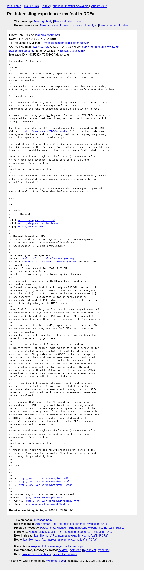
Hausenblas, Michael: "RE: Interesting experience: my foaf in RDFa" (82, 527)
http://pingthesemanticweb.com (38, 223)
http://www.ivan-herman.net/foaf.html (44, 481)
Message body (43, 21)
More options (76, 21)
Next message (49, 25)
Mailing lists (31, 6)
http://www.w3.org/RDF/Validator (46, 131)
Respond (60, 21)
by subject (89, 550)
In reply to (91, 25)
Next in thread (108, 25)
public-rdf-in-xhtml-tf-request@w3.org (48, 258)
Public (46, 6)
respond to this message (46, 546)
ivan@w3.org (41, 46)
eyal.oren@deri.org (21, 50)
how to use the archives (36, 554)
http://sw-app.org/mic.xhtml (36, 220)
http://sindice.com (30, 226)
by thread (75, 550)
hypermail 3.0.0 (55, 560)
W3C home (14, 6)
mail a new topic (74, 546)
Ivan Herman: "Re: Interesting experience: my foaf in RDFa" (71, 523)
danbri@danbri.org (47, 34)
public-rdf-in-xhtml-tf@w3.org (71, 6)
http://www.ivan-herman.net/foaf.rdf (43, 478)
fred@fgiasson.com (72, 50)
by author (103, 550)
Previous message (71, 25)
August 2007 (99, 6)
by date (63, 550)
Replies (123, 25)
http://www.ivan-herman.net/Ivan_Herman (45, 485)
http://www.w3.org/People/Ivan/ (43, 497)
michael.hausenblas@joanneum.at (66, 42)
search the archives (65, 554)
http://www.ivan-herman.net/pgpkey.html (52, 501)
